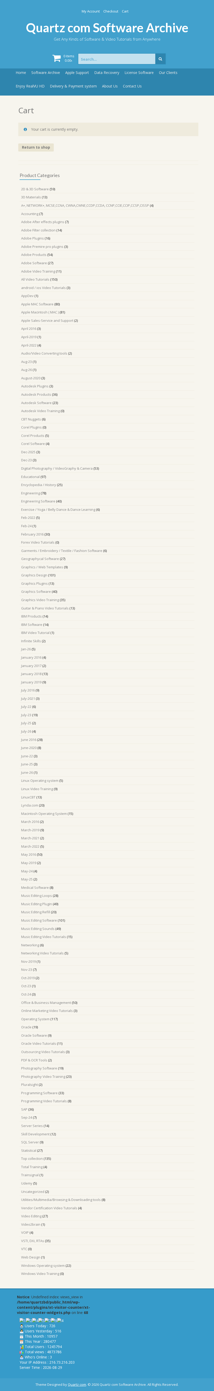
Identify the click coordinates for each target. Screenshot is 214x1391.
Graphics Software (36, 591)
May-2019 (28, 862)
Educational (30, 476)
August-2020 (30, 378)
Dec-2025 (28, 452)
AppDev (27, 295)
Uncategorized (32, 1191)
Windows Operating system (43, 1265)
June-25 (27, 764)
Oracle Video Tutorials (38, 1043)
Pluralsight (29, 1084)
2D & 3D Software (35, 189)
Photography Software (39, 1068)
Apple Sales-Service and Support (47, 320)
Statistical (28, 1150)
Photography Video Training (43, 1076)
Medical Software (35, 887)
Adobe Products (33, 254)
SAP (24, 1109)
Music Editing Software (39, 920)
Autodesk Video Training (40, 410)
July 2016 (28, 690)
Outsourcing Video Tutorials (43, 1051)
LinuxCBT (28, 797)
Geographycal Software (40, 558)
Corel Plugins (31, 427)
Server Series (32, 1125)
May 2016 (28, 854)
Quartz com (77, 1384)
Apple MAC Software (37, 304)
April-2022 (29, 345)
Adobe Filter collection (38, 230)
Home (21, 72)
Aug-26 (26, 369)
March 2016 (30, 821)
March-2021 (30, 838)
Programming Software (39, 1093)
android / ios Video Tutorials (43, 287)
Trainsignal (30, 1175)
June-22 (27, 756)
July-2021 (28, 698)
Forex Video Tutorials (38, 542)
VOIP (25, 1232)
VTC (24, 1249)
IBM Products (31, 616)
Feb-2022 (28, 517)
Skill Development (35, 1134)
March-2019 (30, 830)
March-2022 (30, 846)
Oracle (26, 1027)
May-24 (27, 871)
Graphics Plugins (34, 583)
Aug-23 (26, 361)
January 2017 (31, 665)
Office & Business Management (46, 1002)
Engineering (30, 493)
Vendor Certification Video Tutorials (49, 1208)
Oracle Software (34, 1035)
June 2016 (28, 739)
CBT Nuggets (31, 419)
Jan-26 (26, 649)
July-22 (26, 706)
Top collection (32, 1158)
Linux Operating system (39, 780)
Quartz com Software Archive (107, 27)
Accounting (29, 213)
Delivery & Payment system (73, 86)
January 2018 (31, 673)
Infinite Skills (31, 641)
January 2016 (31, 657)
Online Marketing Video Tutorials (47, 1010)
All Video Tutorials (35, 279)
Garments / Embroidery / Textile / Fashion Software (61, 550)
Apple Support (77, 72)
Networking (30, 945)
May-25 (27, 879)
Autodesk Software (36, 402)
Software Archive (45, 72)
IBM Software (31, 624)
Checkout (110, 11)
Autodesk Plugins (35, 386)
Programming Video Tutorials (44, 1101)
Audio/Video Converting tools (44, 353)
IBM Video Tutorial (35, 632)
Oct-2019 (28, 977)
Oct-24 (26, 994)
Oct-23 (26, 986)
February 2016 (32, 534)
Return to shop (36, 147)
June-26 (27, 772)
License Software (139, 72)
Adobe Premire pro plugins (42, 246)
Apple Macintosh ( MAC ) (40, 312)
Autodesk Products (36, 394)
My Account (91, 11)
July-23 (26, 715)
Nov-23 (26, 969)
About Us (110, 86)
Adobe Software (34, 263)
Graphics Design (34, 575)
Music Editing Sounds (38, 928)
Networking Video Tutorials (42, 953)
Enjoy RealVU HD (30, 86)
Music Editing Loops (36, 895)
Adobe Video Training (38, 271)
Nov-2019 (28, 961)
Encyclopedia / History (38, 484)
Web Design (30, 1257)
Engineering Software (38, 501)
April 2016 (28, 328)
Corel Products (32, 435)
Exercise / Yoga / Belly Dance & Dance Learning (58, 509)
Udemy (26, 1183)
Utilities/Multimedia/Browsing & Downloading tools (61, 1199)
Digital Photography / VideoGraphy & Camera (57, 468)
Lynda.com (29, 805)
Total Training (32, 1167)
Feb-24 (26, 526)
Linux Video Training (37, 788)
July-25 (26, 723)
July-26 (26, 731)
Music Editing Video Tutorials (43, 936)
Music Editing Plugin (36, 904)
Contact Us (132, 86)
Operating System (35, 1019)
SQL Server (30, 1142)
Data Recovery (106, 72)
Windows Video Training (40, 1273)
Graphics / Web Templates (42, 567)
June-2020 (29, 747)
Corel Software (33, 443)
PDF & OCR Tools (34, 1060)
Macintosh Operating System (44, 813)
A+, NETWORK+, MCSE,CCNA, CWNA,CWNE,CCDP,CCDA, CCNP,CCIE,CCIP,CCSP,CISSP (85, 205)
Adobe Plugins (32, 238)
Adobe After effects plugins (42, 221)
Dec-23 (26, 460)
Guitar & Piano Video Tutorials (45, 608)
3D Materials (31, 197)
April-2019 (29, 337)
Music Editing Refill (35, 912)
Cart (125, 11)
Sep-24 (26, 1117)
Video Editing (31, 1216)
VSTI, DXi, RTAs (32, 1240)
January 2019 (31, 682)
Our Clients (168, 72)
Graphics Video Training (40, 599)
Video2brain (30, 1224)
